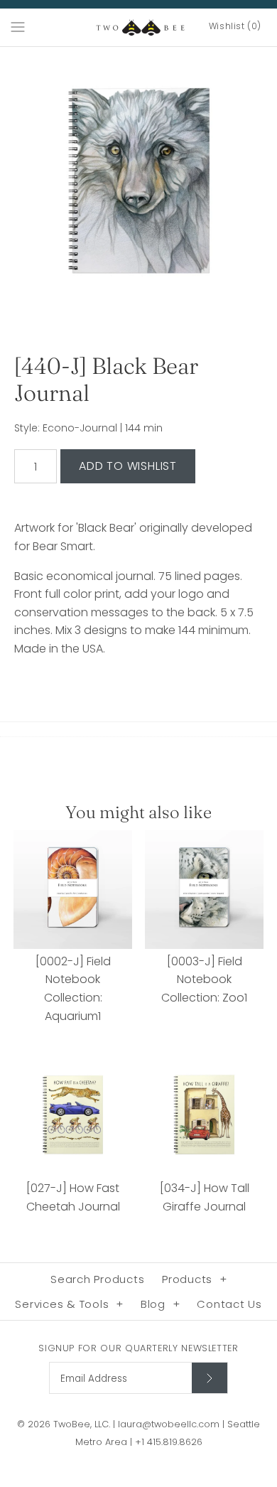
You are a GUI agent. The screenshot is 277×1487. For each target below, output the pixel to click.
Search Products (97, 1279)
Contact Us (229, 1304)
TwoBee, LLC (81, 1424)
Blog (160, 1304)
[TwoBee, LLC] (139, 27)
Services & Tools (69, 1304)
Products (194, 1279)
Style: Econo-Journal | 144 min (88, 428)
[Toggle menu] (18, 26)
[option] (138, 185)
